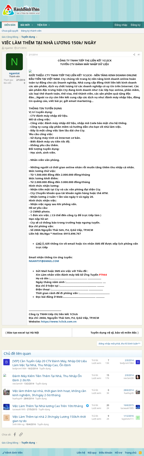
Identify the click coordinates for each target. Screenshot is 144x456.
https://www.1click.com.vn (59, 321)
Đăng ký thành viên (31, 30)
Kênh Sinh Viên (14, 452)
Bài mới (25, 25)
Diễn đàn (9, 25)
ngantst (9, 47)
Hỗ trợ (118, 452)
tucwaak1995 (18, 409)
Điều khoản (105, 452)
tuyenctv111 (128, 418)
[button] (32, 25)
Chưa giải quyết (10, 30)
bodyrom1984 (19, 368)
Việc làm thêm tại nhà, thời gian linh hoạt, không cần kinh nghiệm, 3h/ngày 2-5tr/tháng (49, 393)
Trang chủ (130, 452)
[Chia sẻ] (134, 55)
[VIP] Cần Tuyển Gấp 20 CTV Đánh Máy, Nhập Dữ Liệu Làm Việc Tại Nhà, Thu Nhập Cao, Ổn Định (49, 363)
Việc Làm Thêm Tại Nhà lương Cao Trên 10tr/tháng (47, 406)
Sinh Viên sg (18, 424)
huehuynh (17, 398)
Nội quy (92, 452)
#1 (139, 54)
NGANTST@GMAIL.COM (44, 261)
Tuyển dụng (45, 368)
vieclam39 (17, 383)
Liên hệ (81, 452)
